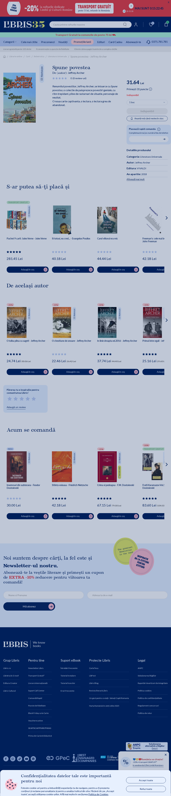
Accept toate (146, 780)
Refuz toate (146, 789)
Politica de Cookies (98, 794)
